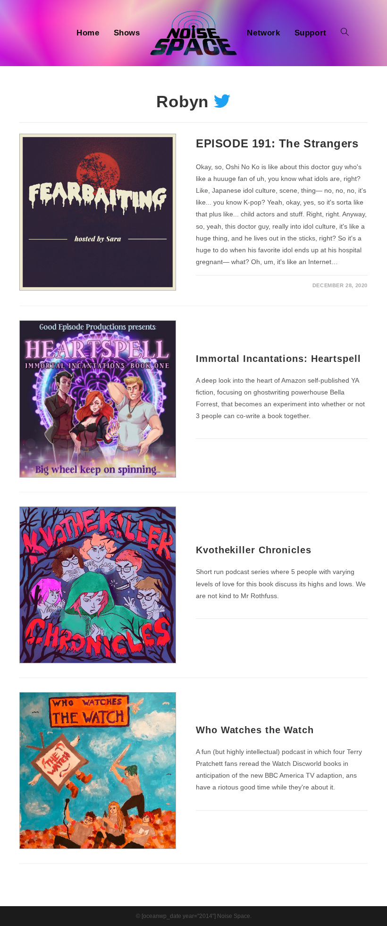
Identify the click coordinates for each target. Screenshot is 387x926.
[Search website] (345, 33)
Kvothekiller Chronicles (253, 550)
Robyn (182, 101)
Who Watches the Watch (255, 730)
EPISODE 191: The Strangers (277, 143)
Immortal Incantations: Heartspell (278, 358)
